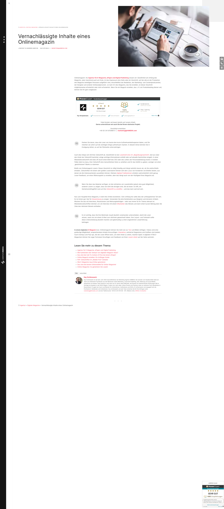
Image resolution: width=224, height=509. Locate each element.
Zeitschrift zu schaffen (114, 189)
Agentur (22, 27)
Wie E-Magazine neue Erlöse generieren (91, 262)
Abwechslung (97, 199)
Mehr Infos (154, 115)
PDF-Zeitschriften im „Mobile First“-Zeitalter (92, 260)
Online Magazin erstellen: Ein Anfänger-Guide (93, 257)
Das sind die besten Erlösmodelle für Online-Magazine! (96, 264)
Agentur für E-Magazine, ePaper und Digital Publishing (108, 78)
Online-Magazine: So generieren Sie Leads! (92, 267)
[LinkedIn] (143, 291)
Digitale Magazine (31, 27)
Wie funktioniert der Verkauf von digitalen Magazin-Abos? (97, 252)
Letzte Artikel (83, 273)
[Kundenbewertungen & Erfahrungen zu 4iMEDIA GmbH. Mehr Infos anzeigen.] (213, 494)
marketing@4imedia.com (91, 291)
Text (129, 230)
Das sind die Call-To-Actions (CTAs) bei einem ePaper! (96, 255)
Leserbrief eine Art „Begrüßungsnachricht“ (134, 155)
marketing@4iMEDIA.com (59, 48)
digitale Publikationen (124, 173)
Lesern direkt (132, 237)
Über (76, 273)
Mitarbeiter (121, 204)
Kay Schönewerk (90, 277)
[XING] (137, 291)
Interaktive (122, 232)
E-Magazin (92, 230)
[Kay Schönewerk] (78, 280)
